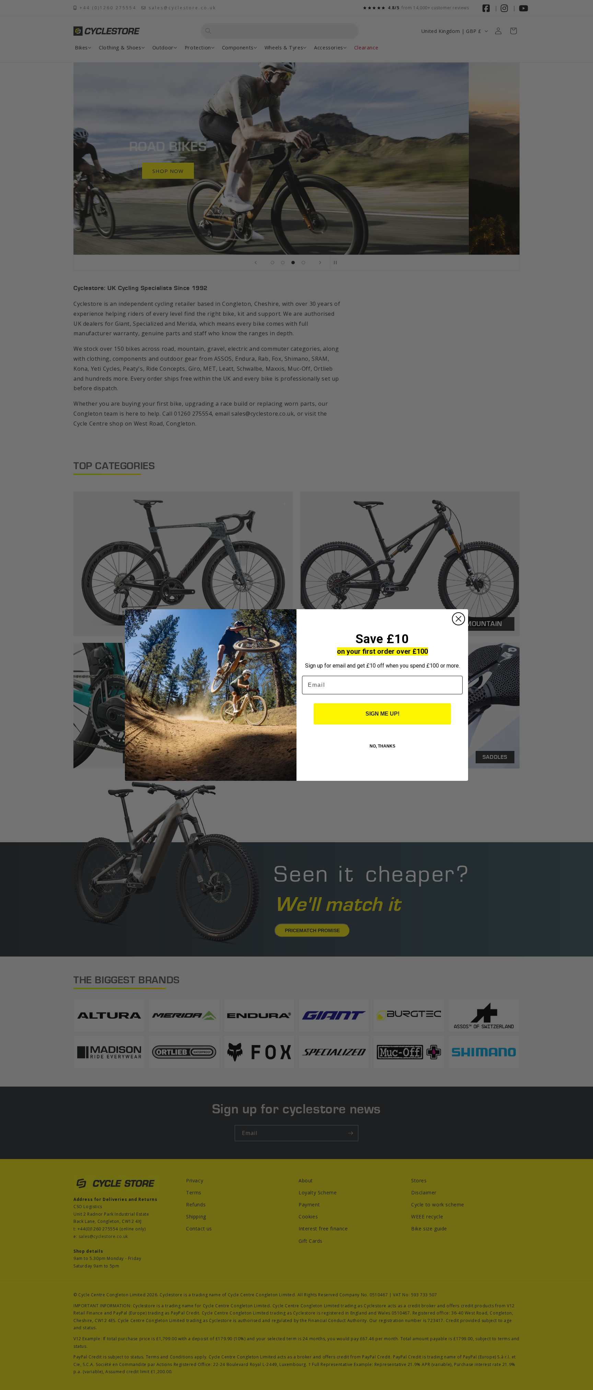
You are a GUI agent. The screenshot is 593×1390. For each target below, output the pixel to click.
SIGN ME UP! (382, 714)
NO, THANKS (382, 746)
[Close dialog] (458, 619)
